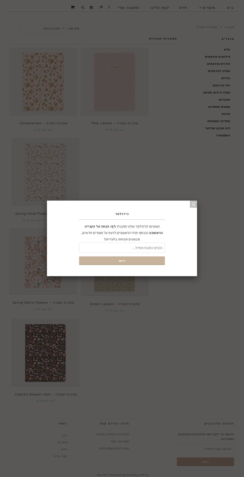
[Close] (193, 204)
